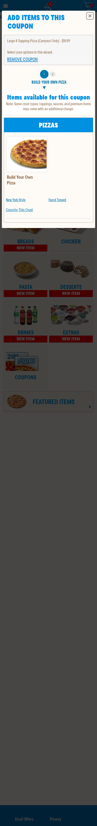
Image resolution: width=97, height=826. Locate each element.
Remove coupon (22, 59)
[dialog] (48, 119)
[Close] (90, 16)
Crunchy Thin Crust (19, 210)
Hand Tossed (57, 200)
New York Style (15, 200)
